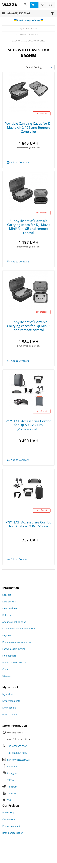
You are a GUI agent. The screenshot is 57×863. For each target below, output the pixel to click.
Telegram (12, 786)
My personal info (11, 700)
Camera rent (9, 819)
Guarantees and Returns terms (18, 628)
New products (9, 608)
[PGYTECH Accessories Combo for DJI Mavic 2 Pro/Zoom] (28, 488)
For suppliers (9, 655)
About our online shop (14, 621)
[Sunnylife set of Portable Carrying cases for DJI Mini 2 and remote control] (28, 289)
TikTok (10, 780)
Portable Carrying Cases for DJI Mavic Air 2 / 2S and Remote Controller (28, 127)
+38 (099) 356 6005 (17, 752)
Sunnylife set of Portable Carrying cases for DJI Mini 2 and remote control (28, 326)
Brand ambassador (12, 832)
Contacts (7, 669)
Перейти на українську (28, 20)
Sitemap (6, 675)
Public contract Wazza (14, 662)
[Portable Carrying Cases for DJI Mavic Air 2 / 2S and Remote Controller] (28, 91)
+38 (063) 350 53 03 (18, 13)
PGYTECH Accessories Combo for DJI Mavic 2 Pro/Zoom (28, 524)
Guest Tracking (10, 714)
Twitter (11, 800)
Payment (7, 635)
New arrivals (9, 601)
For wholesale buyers (13, 648)
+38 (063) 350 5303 (17, 746)
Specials (6, 594)
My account (10, 687)
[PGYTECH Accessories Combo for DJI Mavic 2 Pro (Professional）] (28, 389)
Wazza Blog (8, 812)
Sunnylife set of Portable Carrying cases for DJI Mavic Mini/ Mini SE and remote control (28, 226)
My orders (7, 694)
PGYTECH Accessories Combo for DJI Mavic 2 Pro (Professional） (28, 425)
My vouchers (9, 707)
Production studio (11, 826)
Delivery (6, 615)
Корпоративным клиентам (17, 642)
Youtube (11, 793)
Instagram (12, 773)
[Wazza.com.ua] (9, 7)
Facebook (12, 766)
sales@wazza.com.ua (18, 759)
